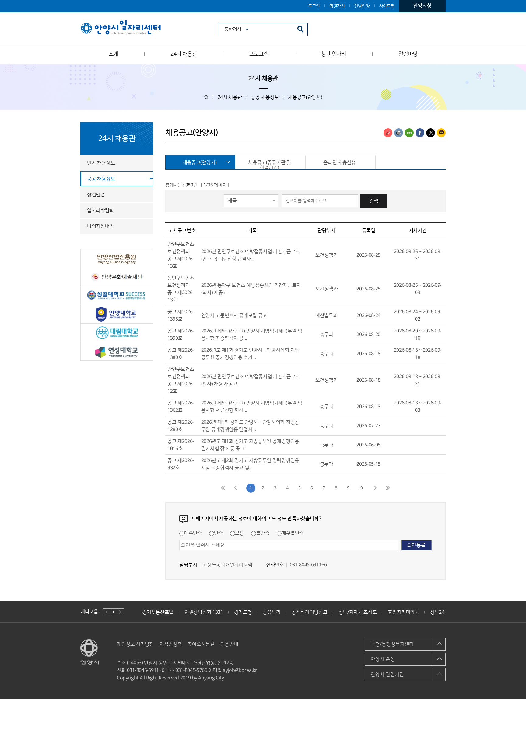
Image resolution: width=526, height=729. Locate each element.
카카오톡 (441, 132)
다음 (120, 611)
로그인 (314, 6)
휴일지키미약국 (403, 612)
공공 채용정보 (101, 179)
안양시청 (422, 6)
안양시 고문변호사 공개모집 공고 (234, 315)
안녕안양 (362, 6)
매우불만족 (293, 533)
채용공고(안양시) (200, 162)
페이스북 (420, 132)
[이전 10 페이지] (235, 488)
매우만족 (193, 533)
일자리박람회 (100, 210)
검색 (373, 201)
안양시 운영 (383, 659)
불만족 (262, 533)
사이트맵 (387, 6)
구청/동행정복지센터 (392, 644)
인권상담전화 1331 (203, 612)
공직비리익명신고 (309, 612)
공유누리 (272, 612)
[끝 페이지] (387, 488)
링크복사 (388, 132)
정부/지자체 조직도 (357, 612)
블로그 (409, 132)
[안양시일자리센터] (121, 28)
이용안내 (229, 644)
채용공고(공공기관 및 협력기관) (269, 164)
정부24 (437, 612)
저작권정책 (171, 644)
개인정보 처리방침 (135, 644)
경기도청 (243, 612)
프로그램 (258, 54)
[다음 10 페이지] (375, 488)
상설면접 (96, 194)
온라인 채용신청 (339, 162)
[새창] (117, 258)
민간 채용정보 (101, 163)
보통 (239, 533)
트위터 (430, 132)
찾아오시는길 (201, 644)
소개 (113, 54)
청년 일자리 (333, 54)
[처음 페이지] (223, 488)
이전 (106, 611)
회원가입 (337, 6)
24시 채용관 (183, 54)
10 (360, 488)
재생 (113, 611)
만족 (218, 533)
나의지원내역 (100, 226)
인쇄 (398, 132)
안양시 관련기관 (387, 674)
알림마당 (408, 54)
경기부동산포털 (158, 612)
